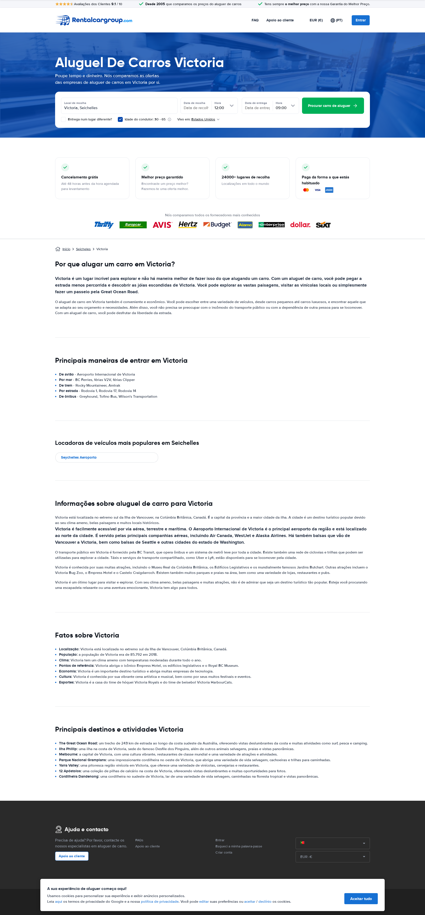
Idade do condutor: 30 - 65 (145, 119)
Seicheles (83, 249)
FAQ (255, 20)
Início (66, 249)
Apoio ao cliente (280, 20)
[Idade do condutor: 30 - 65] (120, 119)
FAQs (139, 840)
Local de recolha (75, 103)
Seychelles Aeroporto (79, 457)
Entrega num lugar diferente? (89, 119)
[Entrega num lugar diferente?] (63, 119)
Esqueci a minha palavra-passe (238, 846)
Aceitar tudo (361, 898)
